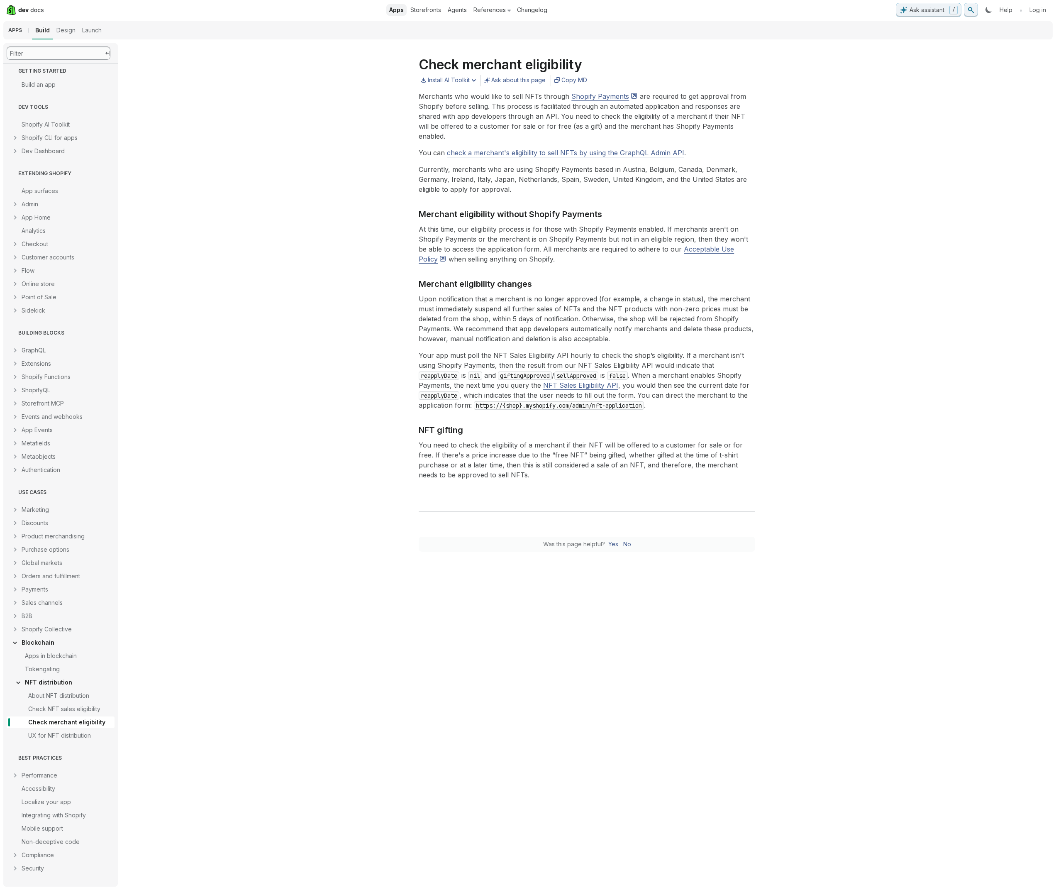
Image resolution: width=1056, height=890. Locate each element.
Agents (457, 9)
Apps (396, 9)
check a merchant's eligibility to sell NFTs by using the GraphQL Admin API (565, 153)
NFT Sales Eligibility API (580, 385)
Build (42, 30)
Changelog (532, 9)
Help (1006, 9)
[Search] (971, 10)
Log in (1037, 9)
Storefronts (425, 9)
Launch (92, 30)
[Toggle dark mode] (989, 10)
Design (66, 30)
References (489, 9)
